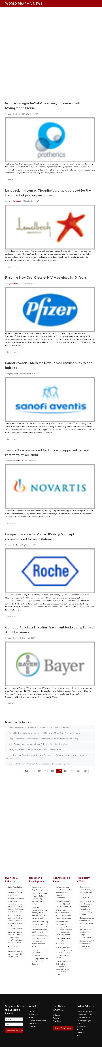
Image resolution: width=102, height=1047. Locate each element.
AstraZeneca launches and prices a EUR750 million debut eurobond (38, 744)
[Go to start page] (18, 770)
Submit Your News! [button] (63, 1028)
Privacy (32, 1017)
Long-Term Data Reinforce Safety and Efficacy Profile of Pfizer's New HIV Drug (43, 738)
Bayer (15, 638)
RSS (78, 1035)
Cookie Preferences (37, 1020)
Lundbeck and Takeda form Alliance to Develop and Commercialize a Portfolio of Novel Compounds (46, 756)
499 (72, 771)
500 (79, 771)
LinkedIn (80, 1032)
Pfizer (15, 284)
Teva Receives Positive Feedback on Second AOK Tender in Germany (39, 727)
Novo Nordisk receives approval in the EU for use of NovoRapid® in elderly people (44, 733)
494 (39, 771)
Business (16, 114)
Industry (56, 1015)
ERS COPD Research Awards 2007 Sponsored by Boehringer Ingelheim (39, 764)
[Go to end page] (93, 770)
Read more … (12, 179)
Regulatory (57, 1021)
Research (57, 1018)
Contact (33, 1026)
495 (46, 771)
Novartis (16, 461)
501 (85, 771)
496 (52, 771)
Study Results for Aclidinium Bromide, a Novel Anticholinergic (35, 749)
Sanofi (15, 374)
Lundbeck (17, 201)
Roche (15, 545)
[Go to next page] (90, 770)
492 (26, 771)
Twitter (80, 1029)
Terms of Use (35, 1023)
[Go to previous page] (22, 770)
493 (33, 771)
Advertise (33, 1014)
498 (65, 771)
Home (31, 1011)
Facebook (81, 1026)
